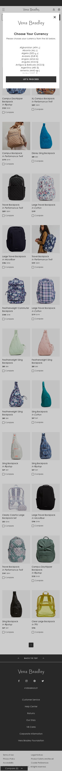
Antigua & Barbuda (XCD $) (30, 64)
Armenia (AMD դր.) (30, 70)
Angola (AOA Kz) (30, 59)
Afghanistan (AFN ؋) (30, 47)
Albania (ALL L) (30, 50)
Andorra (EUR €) (30, 56)
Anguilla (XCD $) (30, 62)
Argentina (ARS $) (30, 67)
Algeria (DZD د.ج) (30, 53)
